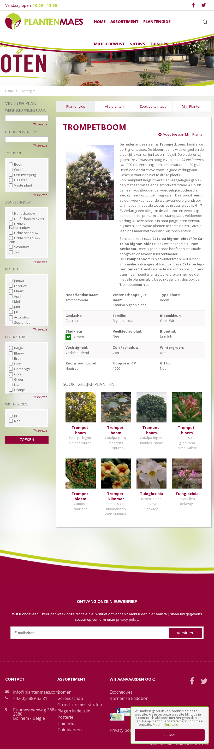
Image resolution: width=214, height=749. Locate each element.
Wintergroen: (16, 404)
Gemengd (22, 369)
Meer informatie (165, 724)
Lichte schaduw (26, 233)
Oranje (19, 390)
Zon (17, 252)
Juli (16, 312)
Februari (20, 286)
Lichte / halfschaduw (19, 225)
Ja (15, 415)
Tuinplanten (69, 730)
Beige (18, 348)
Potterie (65, 717)
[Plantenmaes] (44, 21)
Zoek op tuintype (153, 106)
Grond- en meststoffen (79, 704)
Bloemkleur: (15, 337)
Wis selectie (40, 124)
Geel (18, 363)
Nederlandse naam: (21, 132)
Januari (19, 280)
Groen (19, 379)
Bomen (64, 692)
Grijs (17, 374)
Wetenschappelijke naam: (25, 110)
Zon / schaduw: (18, 202)
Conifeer (21, 169)
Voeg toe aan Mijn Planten (184, 134)
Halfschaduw (24, 213)
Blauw (19, 353)
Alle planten (114, 106)
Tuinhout (66, 723)
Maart (18, 291)
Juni (17, 307)
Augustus (21, 317)
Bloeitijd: (12, 269)
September (23, 322)
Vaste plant (23, 185)
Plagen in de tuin (73, 711)
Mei (17, 301)
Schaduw (21, 247)
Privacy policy (123, 730)
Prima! (169, 735)
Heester (20, 180)
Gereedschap (70, 698)
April (17, 296)
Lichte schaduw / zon (24, 239)
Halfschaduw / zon (29, 218)
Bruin (18, 358)
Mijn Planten (191, 106)
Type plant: (14, 153)
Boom (18, 164)
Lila (16, 384)
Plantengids (75, 106)
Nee (17, 421)
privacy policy (127, 619)
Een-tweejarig (25, 175)
